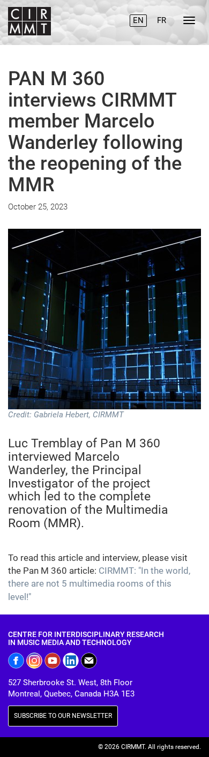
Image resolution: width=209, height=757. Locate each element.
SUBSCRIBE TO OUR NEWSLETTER (63, 715)
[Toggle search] (114, 15)
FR (161, 20)
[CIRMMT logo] (28, 22)
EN (138, 20)
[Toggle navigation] (189, 20)
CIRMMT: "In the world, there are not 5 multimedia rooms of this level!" (99, 583)
